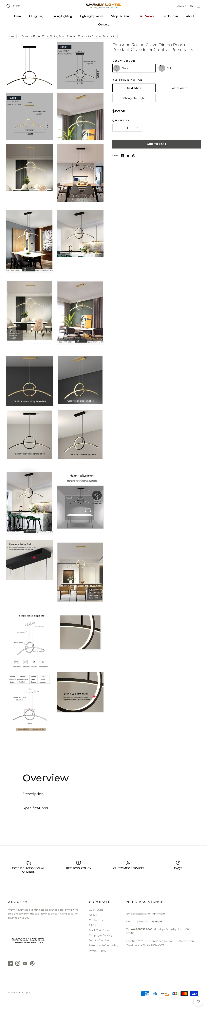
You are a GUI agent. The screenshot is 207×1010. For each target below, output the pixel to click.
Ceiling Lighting (62, 16)
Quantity (121, 120)
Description (33, 794)
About (190, 16)
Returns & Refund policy (103, 945)
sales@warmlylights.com (149, 913)
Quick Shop (96, 909)
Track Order (170, 16)
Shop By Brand (121, 16)
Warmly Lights (23, 992)
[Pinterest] (32, 963)
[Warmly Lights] (103, 6)
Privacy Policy (97, 950)
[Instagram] (17, 963)
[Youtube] (25, 963)
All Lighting (36, 16)
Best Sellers (146, 16)
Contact (103, 24)
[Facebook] (10, 963)
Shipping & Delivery (100, 935)
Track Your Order (99, 930)
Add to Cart (157, 143)
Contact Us (96, 920)
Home (17, 16)
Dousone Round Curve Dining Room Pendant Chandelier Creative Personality (68, 36)
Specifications (35, 808)
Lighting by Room (91, 16)
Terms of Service (99, 940)
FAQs (92, 925)
